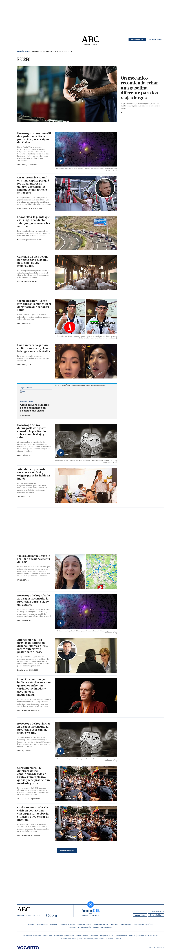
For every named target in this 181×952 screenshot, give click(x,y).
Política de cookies (84, 924)
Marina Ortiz (21, 240)
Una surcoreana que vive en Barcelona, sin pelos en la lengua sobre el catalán (33, 348)
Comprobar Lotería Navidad (64, 936)
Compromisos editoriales (102, 927)
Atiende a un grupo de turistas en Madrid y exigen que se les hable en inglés (33, 474)
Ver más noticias (67, 850)
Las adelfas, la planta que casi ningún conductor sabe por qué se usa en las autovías (33, 221)
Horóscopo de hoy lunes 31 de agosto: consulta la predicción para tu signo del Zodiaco (34, 137)
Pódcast (118, 939)
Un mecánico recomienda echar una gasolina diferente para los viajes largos (139, 88)
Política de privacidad (67, 924)
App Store (141, 915)
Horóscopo (94, 936)
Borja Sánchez (22, 670)
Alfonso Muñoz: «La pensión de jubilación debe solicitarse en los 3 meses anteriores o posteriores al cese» (32, 646)
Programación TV (106, 936)
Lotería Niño (47, 936)
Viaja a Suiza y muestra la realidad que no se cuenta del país (33, 559)
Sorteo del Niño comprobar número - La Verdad (96, 939)
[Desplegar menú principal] (18, 39)
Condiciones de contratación (80, 927)
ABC (122, 112)
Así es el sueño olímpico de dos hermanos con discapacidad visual (34, 407)
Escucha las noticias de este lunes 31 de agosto (52, 51)
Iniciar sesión (157, 39)
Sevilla (94, 44)
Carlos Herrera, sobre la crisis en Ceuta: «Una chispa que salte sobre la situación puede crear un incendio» (33, 813)
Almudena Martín (23, 710)
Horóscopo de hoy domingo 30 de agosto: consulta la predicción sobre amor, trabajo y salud (31, 431)
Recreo (23, 59)
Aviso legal (114, 924)
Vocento (31, 924)
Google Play (157, 915)
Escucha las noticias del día (148, 936)
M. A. (19, 282)
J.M (18, 497)
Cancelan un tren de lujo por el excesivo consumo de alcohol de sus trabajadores (32, 261)
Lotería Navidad (82, 936)
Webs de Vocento (155, 948)
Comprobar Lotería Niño (32, 936)
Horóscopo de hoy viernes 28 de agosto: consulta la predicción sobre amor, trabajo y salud (33, 728)
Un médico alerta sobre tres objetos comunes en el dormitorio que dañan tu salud (34, 305)
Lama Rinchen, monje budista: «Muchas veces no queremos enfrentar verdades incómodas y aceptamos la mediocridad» (34, 687)
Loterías (132, 936)
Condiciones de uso (101, 924)
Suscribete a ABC (137, 39)
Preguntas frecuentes (68, 939)
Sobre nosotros (42, 924)
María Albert (21, 208)
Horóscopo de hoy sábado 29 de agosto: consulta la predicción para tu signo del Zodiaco (33, 600)
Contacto (53, 924)
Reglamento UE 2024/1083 (143, 924)
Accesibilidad (126, 924)
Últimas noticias (121, 936)
